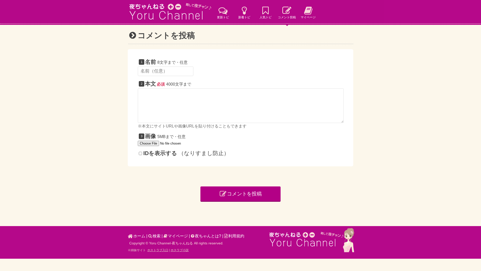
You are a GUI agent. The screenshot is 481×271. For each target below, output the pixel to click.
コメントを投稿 (244, 193)
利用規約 (236, 236)
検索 (157, 236)
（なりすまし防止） (186, 153)
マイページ (178, 236)
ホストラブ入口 (157, 250)
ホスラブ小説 (180, 250)
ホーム (139, 236)
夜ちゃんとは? (208, 236)
